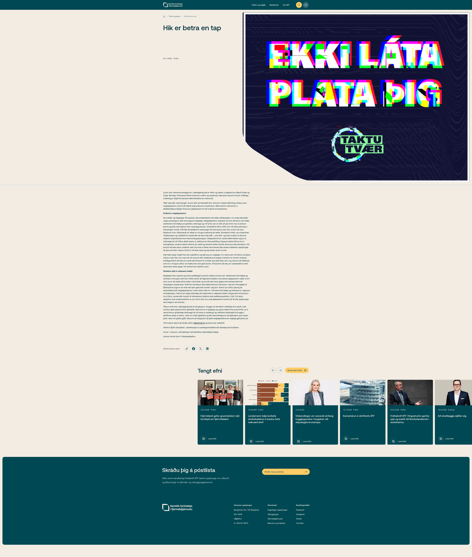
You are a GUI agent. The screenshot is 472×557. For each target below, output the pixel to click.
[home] (173, 5)
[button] (273, 370)
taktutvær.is (199, 323)
